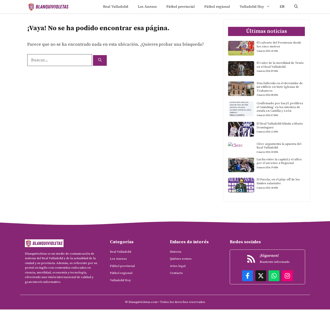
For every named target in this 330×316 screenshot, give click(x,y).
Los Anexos (147, 6)
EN (282, 6)
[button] (296, 6)
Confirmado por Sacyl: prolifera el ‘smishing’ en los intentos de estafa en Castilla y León (280, 107)
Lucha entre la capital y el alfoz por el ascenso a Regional (279, 161)
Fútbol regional (217, 6)
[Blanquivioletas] (48, 6)
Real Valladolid (115, 6)
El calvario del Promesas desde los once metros (279, 44)
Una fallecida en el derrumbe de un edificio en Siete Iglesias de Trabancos (280, 87)
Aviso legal (178, 266)
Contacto (176, 273)
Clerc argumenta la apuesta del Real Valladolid (279, 146)
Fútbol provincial (180, 6)
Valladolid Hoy (252, 6)
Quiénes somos (181, 259)
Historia (175, 252)
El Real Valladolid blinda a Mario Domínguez (280, 125)
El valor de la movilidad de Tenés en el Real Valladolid (280, 65)
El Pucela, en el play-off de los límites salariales (278, 181)
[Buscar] (100, 60)
